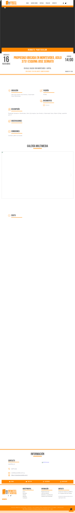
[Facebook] (63, 3)
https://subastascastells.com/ (19, 475)
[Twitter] (66, 3)
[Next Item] (71, 175)
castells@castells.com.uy (18, 473)
